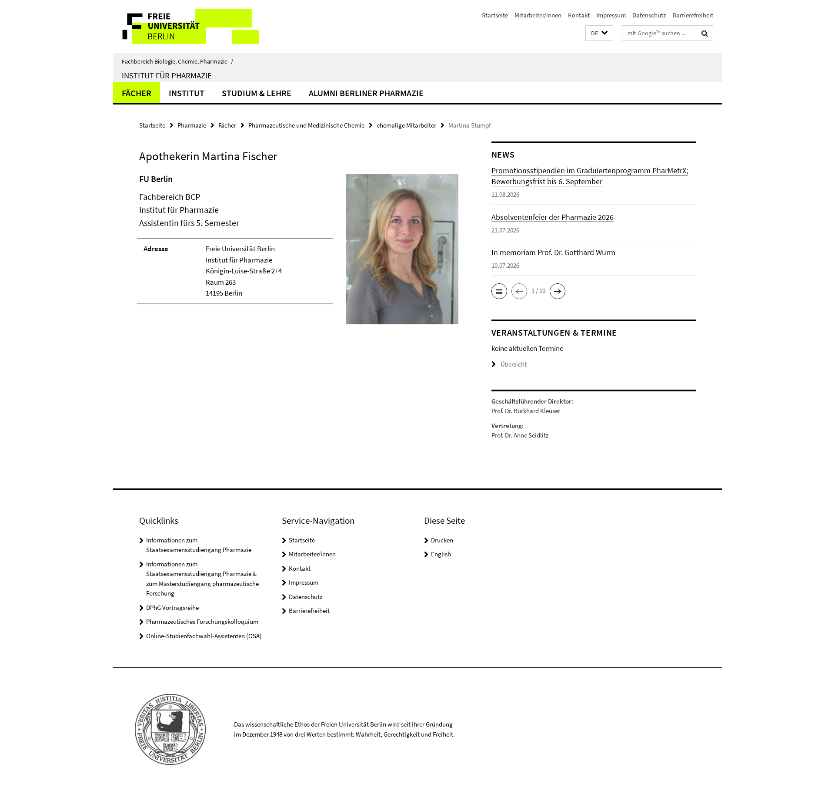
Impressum (611, 15)
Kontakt (579, 15)
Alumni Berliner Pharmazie (366, 93)
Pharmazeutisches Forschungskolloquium (202, 621)
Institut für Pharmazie (167, 75)
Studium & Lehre (256, 93)
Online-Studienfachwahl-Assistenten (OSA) (204, 636)
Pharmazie (191, 125)
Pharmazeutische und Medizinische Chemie (306, 125)
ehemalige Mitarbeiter (406, 125)
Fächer (136, 93)
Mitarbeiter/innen (537, 15)
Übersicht (514, 364)
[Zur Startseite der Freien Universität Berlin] (186, 26)
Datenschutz (649, 15)
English (441, 554)
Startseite (495, 15)
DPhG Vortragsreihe (172, 607)
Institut (186, 93)
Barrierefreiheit (692, 15)
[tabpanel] (298, 252)
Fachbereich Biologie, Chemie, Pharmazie (177, 61)
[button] (599, 33)
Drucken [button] (442, 540)
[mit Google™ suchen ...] (705, 33)
